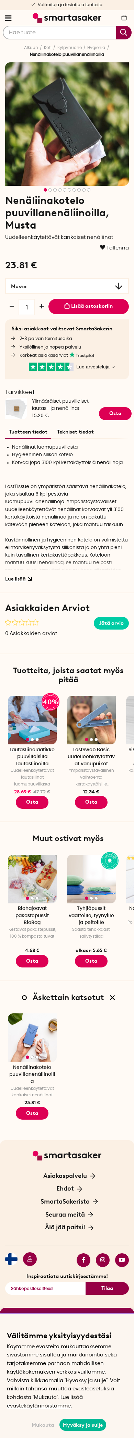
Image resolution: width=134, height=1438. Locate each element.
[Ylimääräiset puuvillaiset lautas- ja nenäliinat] (16, 398)
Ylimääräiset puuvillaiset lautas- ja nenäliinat (60, 405)
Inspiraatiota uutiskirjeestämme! (67, 1276)
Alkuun (31, 48)
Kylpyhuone (69, 48)
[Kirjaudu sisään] (27, 1260)
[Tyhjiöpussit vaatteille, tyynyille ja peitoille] (91, 879)
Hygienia (96, 48)
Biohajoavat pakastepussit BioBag (32, 915)
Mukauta (43, 1425)
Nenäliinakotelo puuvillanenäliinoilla (32, 1074)
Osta (32, 802)
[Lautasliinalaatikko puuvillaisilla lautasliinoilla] (32, 720)
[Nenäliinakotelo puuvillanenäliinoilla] (32, 1037)
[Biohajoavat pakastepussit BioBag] (32, 879)
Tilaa (107, 1288)
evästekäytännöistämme (39, 1406)
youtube (119, 1260)
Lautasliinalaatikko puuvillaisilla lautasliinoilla (32, 756)
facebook (80, 1260)
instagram (100, 1260)
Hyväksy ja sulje (83, 1425)
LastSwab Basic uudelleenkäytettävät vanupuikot (91, 756)
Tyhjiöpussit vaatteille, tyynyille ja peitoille (91, 915)
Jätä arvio (111, 623)
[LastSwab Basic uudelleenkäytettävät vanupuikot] (91, 720)
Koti (48, 48)
